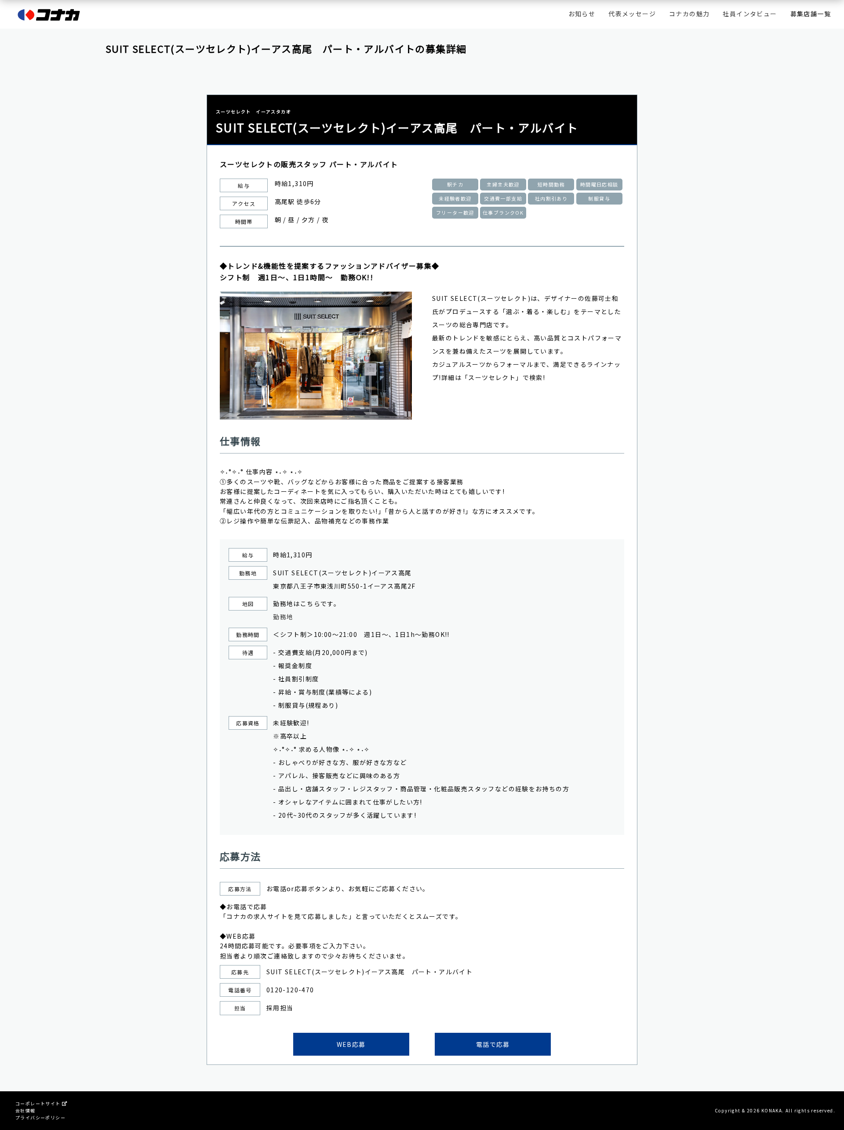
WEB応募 (351, 1044)
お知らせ (582, 13)
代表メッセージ (632, 13)
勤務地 (283, 616)
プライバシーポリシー (40, 1117)
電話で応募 (493, 1044)
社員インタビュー (750, 13)
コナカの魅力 (689, 13)
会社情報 (25, 1110)
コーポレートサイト (38, 1103)
